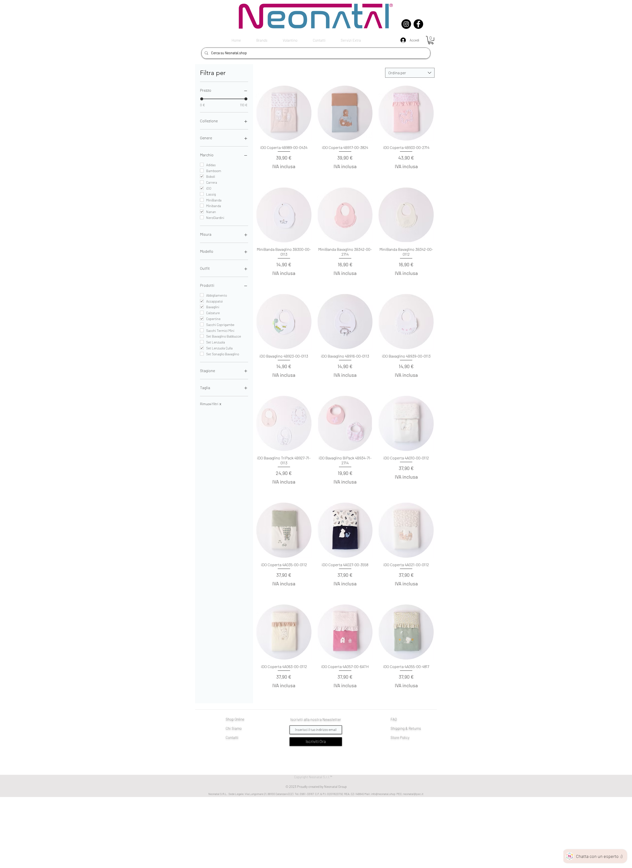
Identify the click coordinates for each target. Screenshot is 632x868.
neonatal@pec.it (413, 794)
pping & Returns (408, 728)
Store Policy (400, 737)
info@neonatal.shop (383, 794)
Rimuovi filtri (210, 404)
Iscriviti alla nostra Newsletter (315, 719)
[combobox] (409, 73)
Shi (393, 728)
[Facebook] (418, 24)
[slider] (202, 99)
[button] (431, 40)
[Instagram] (406, 24)
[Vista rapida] (284, 113)
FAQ (394, 719)
